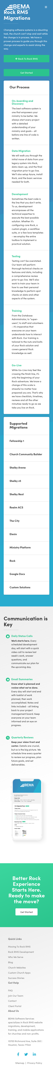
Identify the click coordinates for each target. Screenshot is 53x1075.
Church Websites (17, 967)
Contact (12, 1000)
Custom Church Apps (19, 972)
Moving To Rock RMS (19, 946)
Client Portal (14, 1006)
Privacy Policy (34, 1062)
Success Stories (16, 977)
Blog (10, 962)
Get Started (26, 72)
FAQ (10, 990)
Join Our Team (15, 995)
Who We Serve (15, 956)
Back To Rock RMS (28, 58)
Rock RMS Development (21, 951)
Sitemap (19, 1062)
